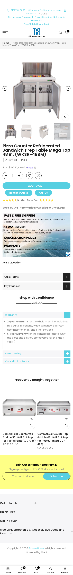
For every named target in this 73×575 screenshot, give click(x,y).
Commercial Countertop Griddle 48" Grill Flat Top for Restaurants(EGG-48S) (52, 439)
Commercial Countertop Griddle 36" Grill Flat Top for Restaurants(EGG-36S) (19, 437)
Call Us (43, 192)
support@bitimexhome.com (46, 10)
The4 (44, 552)
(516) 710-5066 (17, 10)
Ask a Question (12, 262)
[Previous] (5, 88)
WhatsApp (30, 13)
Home (6, 43)
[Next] (68, 88)
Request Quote (18, 192)
